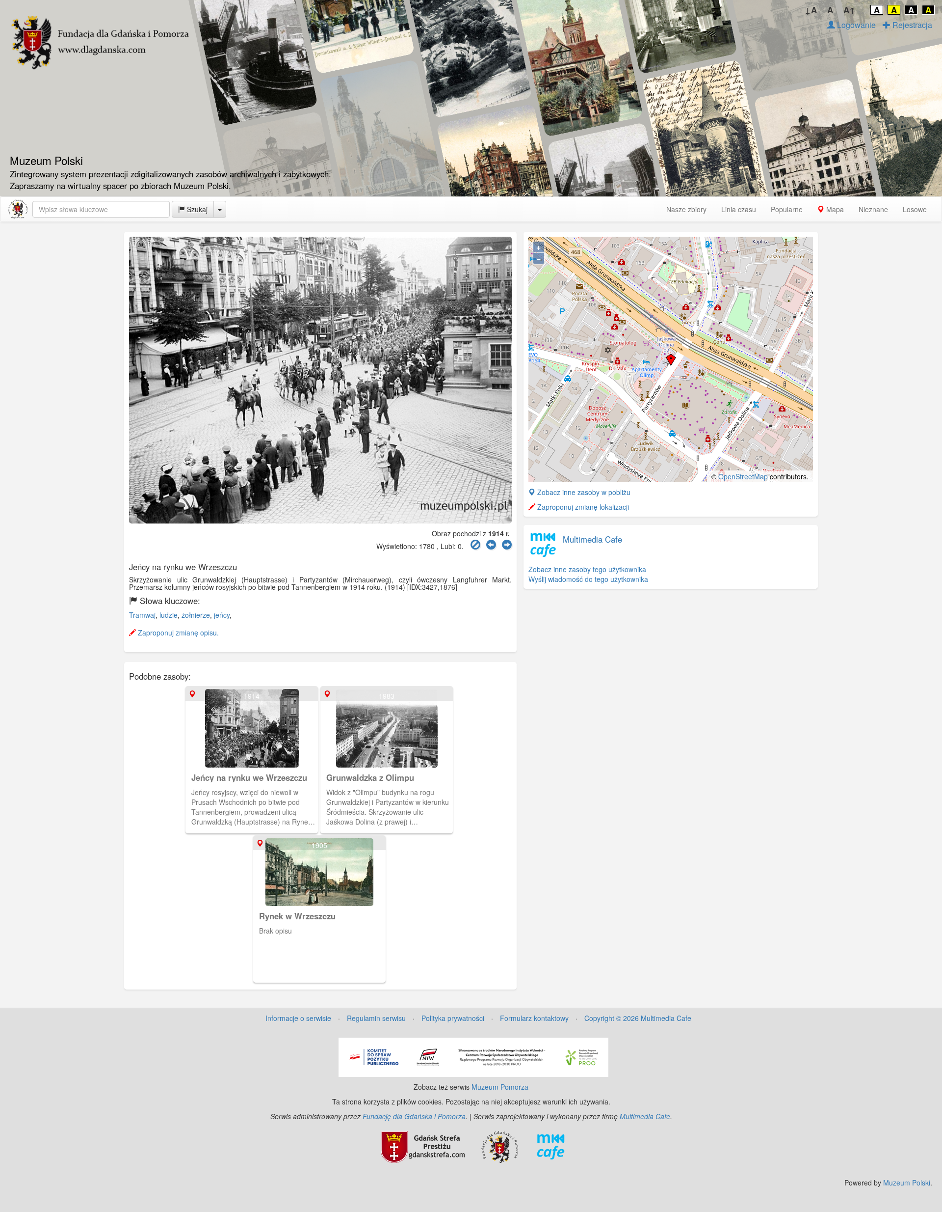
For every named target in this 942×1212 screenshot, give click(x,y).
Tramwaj (142, 615)
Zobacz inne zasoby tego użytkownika (587, 569)
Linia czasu (738, 209)
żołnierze (196, 615)
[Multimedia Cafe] (551, 1146)
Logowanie (855, 24)
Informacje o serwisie (298, 1018)
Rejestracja (911, 24)
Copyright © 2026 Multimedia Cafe (637, 1018)
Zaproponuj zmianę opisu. (177, 632)
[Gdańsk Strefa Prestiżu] (423, 1146)
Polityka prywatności (452, 1018)
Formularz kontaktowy (534, 1018)
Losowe (915, 209)
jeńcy (222, 615)
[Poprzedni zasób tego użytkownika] (491, 545)
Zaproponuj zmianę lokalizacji (582, 507)
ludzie (168, 615)
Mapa (834, 209)
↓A (811, 10)
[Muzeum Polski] (17, 209)
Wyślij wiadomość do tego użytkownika (588, 579)
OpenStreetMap (743, 476)
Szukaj (196, 209)
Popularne (787, 209)
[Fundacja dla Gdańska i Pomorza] (499, 1146)
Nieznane (873, 209)
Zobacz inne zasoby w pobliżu (582, 492)
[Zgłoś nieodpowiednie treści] (475, 545)
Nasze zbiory (686, 209)
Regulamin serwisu (376, 1018)
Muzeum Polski (906, 1182)
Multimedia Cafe (592, 539)
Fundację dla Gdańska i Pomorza (414, 1116)
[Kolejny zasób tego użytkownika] (507, 545)
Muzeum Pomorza (499, 1087)
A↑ (849, 10)
